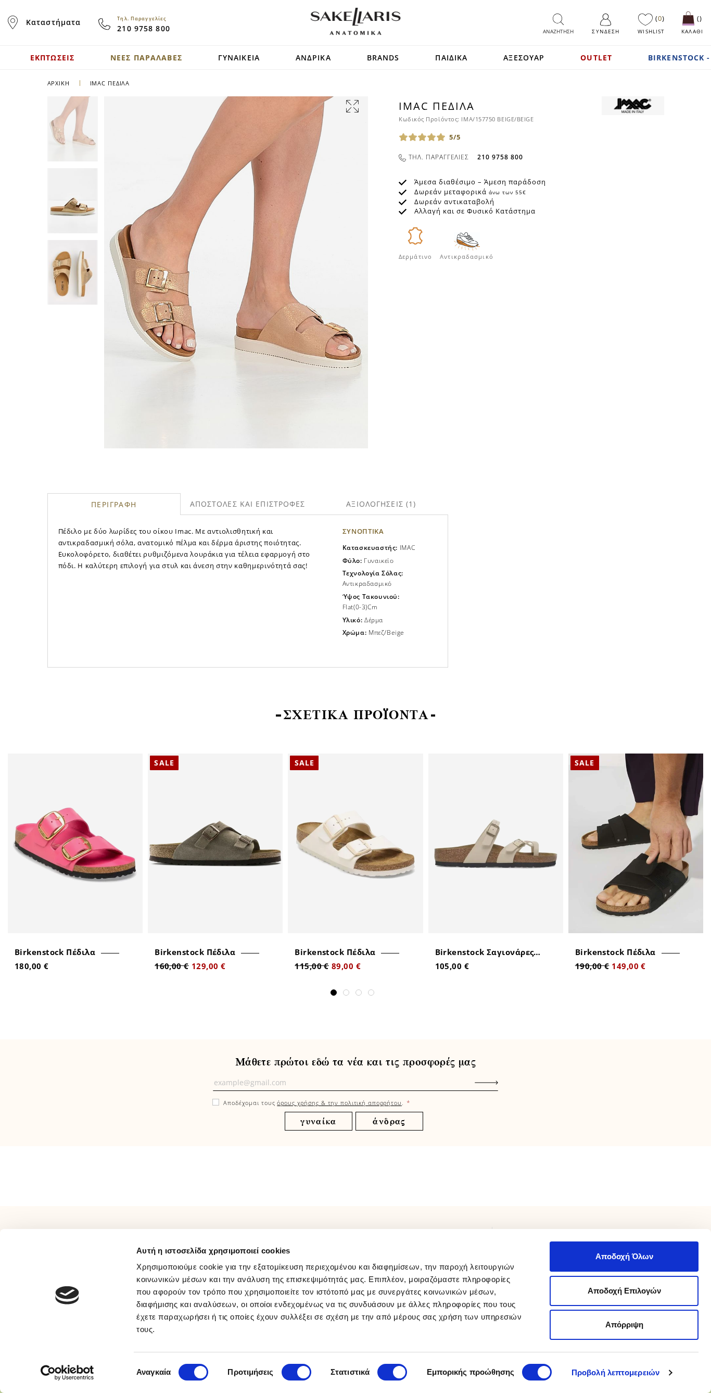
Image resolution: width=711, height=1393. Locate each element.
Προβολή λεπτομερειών (615, 1372)
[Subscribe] (502, 1087)
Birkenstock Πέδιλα (55, 952)
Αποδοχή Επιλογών (624, 1290)
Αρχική (58, 83)
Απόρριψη (624, 1324)
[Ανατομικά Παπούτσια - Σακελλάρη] (355, 21)
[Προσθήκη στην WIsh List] (131, 763)
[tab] (114, 504)
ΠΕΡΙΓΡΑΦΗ (114, 504)
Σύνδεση (605, 31)
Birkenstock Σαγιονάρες (484, 952)
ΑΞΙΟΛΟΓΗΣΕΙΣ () (381, 504)
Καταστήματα (53, 22)
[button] (334, 992)
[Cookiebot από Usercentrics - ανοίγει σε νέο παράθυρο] (67, 1373)
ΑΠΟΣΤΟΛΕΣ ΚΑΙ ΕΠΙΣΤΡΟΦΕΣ (248, 504)
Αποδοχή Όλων (624, 1256)
